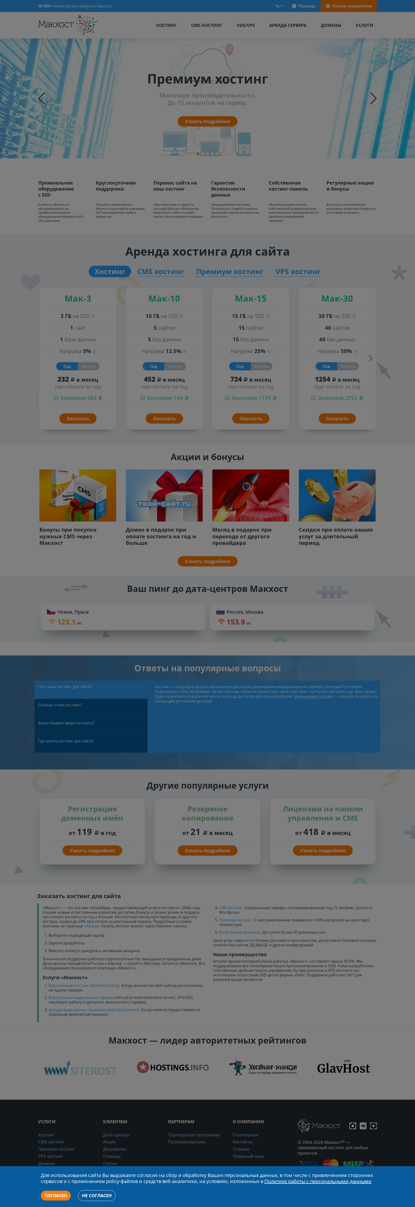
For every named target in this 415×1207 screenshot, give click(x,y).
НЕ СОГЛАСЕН (97, 1195)
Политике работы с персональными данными (318, 1181)
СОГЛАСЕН (55, 1195)
